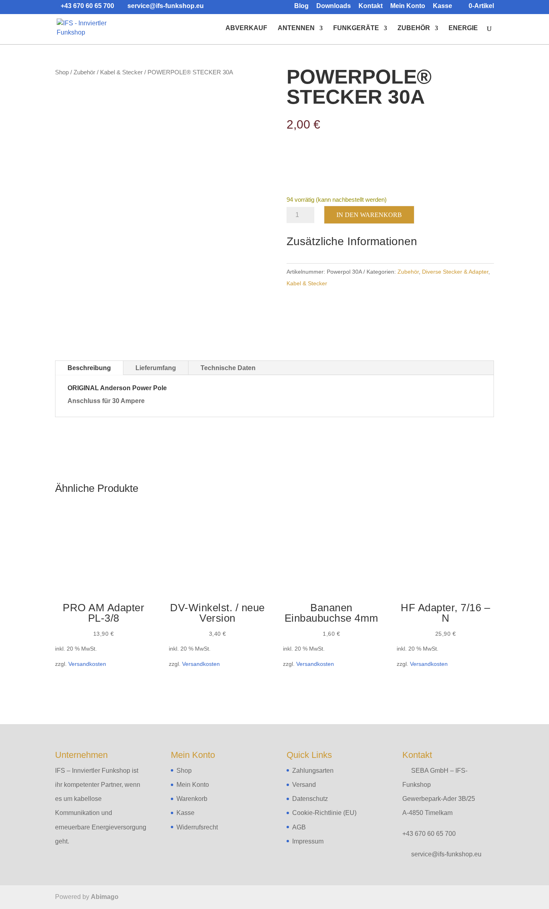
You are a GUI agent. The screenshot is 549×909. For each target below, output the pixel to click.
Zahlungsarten (313, 770)
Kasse (442, 6)
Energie (463, 28)
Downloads (333, 6)
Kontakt (370, 6)
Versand (304, 784)
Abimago (105, 896)
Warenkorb (191, 798)
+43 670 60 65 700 (429, 833)
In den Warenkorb (369, 214)
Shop (62, 72)
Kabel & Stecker (121, 72)
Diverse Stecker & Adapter (455, 271)
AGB (299, 827)
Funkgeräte (356, 28)
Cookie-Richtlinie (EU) (324, 812)
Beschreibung (89, 367)
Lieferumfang (155, 367)
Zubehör (413, 28)
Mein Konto (407, 6)
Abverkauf (246, 28)
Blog (301, 6)
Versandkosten (87, 664)
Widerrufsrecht (197, 827)
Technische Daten (228, 367)
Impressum (308, 841)
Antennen (296, 28)
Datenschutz (310, 798)
